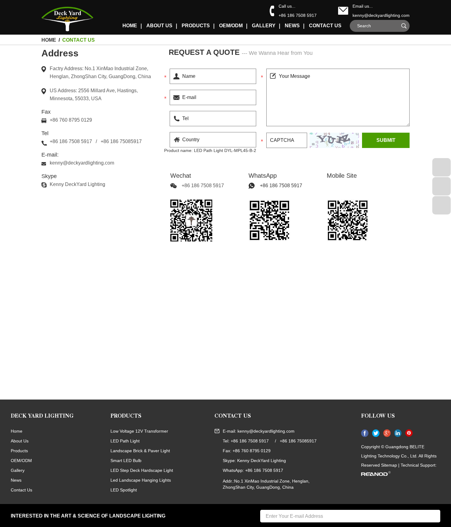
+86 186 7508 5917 (281, 185)
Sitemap (389, 465)
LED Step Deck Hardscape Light (141, 470)
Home (16, 431)
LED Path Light (125, 440)
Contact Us (325, 25)
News (292, 25)
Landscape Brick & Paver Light (140, 450)
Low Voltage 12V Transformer (139, 431)
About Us (159, 25)
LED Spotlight (123, 489)
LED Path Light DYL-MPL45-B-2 (225, 150)
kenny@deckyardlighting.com (381, 15)
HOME (129, 25)
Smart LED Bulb (125, 460)
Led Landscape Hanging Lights (140, 480)
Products (196, 25)
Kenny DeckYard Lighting (77, 184)
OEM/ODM (231, 25)
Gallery (264, 25)
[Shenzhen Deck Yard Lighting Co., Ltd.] (73, 16)
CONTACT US (232, 416)
